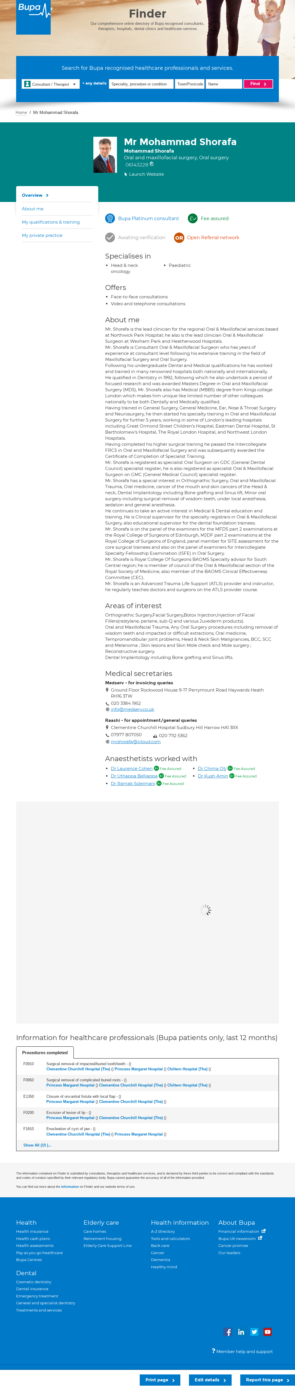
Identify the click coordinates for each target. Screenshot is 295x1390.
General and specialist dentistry (45, 1303)
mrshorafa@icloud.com (136, 741)
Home (21, 112)
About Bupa (236, 1222)
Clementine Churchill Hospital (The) (78, 1069)
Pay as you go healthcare (39, 1252)
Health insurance (32, 1231)
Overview (32, 195)
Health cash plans (33, 1238)
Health (26, 1222)
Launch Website (146, 174)
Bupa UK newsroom (237, 1238)
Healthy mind (164, 1267)
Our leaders (229, 1252)
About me (33, 208)
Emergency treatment (37, 1296)
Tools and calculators (170, 1238)
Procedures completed (45, 1052)
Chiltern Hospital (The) (187, 1069)
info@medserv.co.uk (132, 709)
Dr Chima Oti (212, 768)
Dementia (160, 1259)
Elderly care (101, 1222)
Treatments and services (39, 1310)
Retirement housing (103, 1238)
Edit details (208, 1379)
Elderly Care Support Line (108, 1245)
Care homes (95, 1231)
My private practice (42, 235)
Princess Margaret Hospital (139, 1069)
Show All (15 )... (37, 1145)
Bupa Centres (29, 1259)
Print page (157, 1379)
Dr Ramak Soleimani (133, 783)
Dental (26, 1273)
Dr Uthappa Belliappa (134, 776)
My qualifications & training (51, 222)
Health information (180, 1222)
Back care (160, 1245)
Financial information (239, 1231)
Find (255, 83)
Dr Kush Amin (213, 776)
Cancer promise (233, 1245)
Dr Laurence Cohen (132, 768)
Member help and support (244, 1351)
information (70, 1186)
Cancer (157, 1252)
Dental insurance (32, 1288)
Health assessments (35, 1245)
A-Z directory (163, 1231)
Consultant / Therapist (50, 84)
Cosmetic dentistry (33, 1282)
